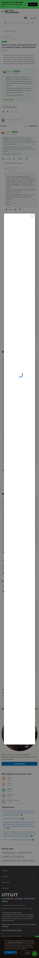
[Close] (33, 216)
